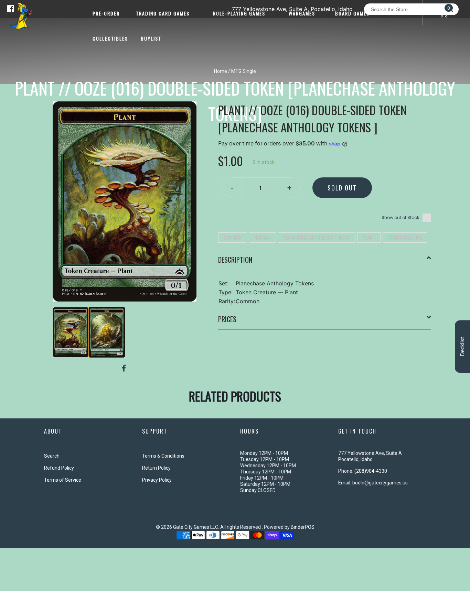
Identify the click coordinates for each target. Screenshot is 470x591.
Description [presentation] (235, 259)
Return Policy (156, 468)
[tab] (324, 262)
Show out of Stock (400, 217)
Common (233, 237)
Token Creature (405, 237)
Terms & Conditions (163, 456)
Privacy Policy (157, 480)
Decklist (462, 346)
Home (220, 71)
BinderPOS (302, 527)
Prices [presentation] (227, 319)
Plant (369, 237)
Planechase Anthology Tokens (316, 237)
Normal (262, 237)
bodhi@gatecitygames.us (380, 482)
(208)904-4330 (370, 471)
